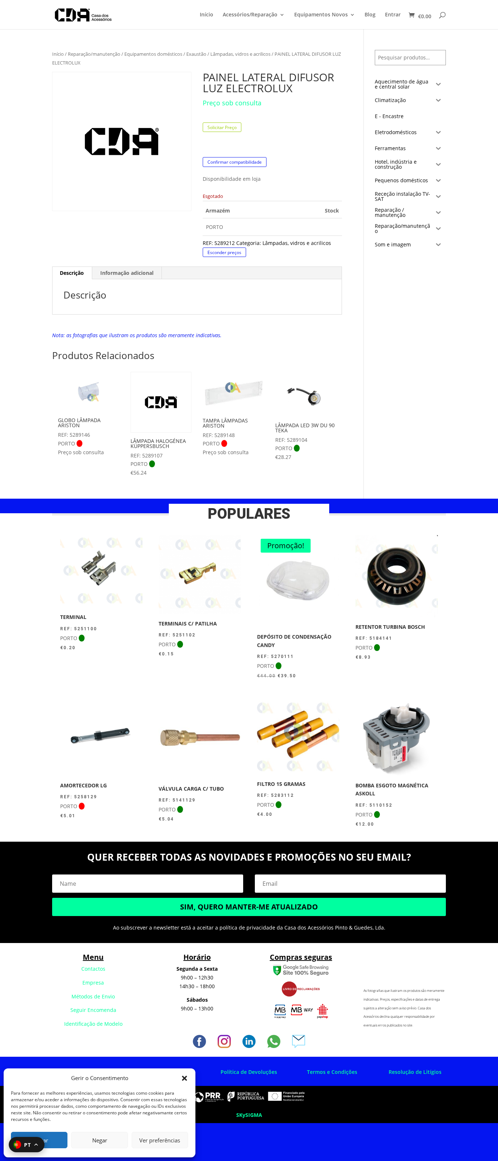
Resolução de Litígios (415, 1071)
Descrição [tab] (72, 272)
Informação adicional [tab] (126, 272)
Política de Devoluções (249, 1071)
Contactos (93, 968)
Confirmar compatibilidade (234, 162)
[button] (184, 1078)
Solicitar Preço (222, 127)
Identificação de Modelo (93, 1023)
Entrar (393, 15)
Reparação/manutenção (94, 54)
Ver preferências (159, 1140)
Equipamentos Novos (321, 15)
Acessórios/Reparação (250, 15)
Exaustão (196, 54)
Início (206, 15)
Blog (370, 15)
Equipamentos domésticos (153, 54)
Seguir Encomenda (93, 1009)
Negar (99, 1140)
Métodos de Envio (93, 996)
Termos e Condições (332, 1071)
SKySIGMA (249, 1114)
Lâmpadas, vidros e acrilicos (240, 54)
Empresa (93, 982)
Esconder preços (224, 252)
